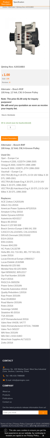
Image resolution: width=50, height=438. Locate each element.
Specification (18, 2)
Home (5, 7)
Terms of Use (6, 424)
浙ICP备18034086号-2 (39, 426)
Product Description (6, 3)
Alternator (11, 7)
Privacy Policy (19, 424)
